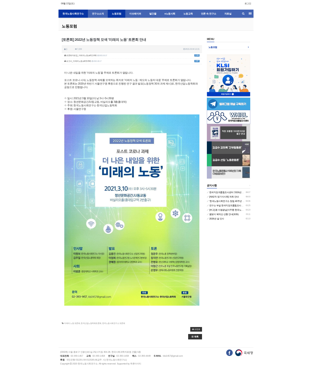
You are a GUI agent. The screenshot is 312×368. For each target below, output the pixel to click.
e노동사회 (169, 13)
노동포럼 (116, 13)
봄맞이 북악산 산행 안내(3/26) (224, 214)
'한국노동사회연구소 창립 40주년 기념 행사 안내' (233, 201)
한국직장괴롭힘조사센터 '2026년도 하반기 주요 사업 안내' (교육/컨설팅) (244, 192)
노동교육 (188, 13)
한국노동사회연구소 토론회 (113, 323)
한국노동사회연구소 (73, 13)
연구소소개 (98, 13)
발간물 (152, 13)
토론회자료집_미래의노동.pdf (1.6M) (132, 55)
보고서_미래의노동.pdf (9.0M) (132, 61)
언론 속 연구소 (208, 13)
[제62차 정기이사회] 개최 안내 (224, 196)
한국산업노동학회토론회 (91, 323)
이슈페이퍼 (135, 13)
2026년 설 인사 (216, 218)
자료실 (228, 13)
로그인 (248, 3)
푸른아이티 (135, 363)
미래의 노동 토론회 (72, 323)
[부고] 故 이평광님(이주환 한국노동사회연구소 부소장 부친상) (239, 210)
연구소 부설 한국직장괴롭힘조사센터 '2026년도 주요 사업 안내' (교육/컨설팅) (247, 205)
